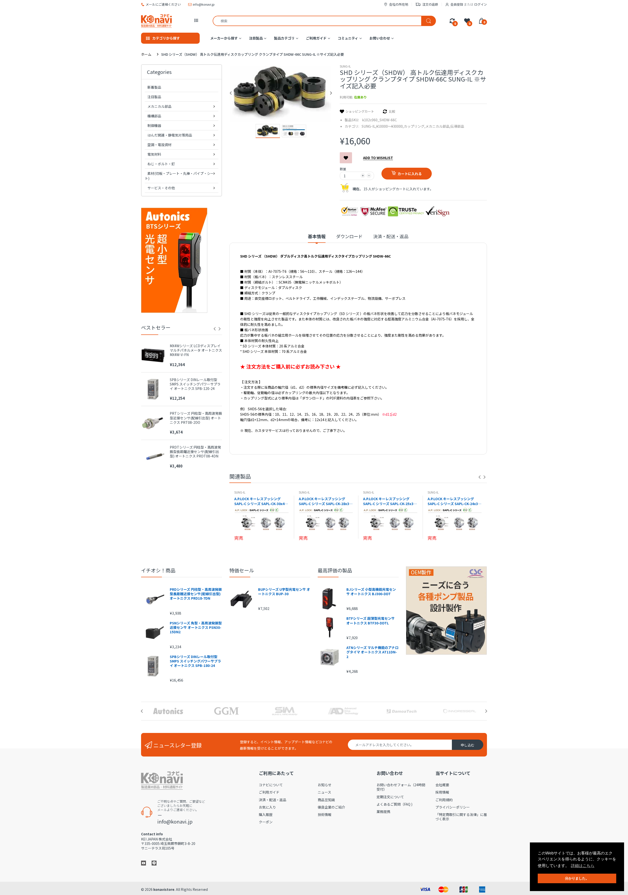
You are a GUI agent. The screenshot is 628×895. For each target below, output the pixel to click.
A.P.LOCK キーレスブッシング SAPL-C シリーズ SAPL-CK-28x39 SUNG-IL (325, 501)
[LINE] (154, 863)
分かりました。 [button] (577, 878)
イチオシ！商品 (158, 570)
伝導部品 (457, 126)
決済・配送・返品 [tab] (390, 236)
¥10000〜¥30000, (390, 126)
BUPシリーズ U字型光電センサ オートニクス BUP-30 (284, 591)
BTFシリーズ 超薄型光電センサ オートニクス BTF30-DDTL (370, 620)
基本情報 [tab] (317, 236)
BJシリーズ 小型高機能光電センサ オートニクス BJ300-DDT (371, 591)
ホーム (146, 54)
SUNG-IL (345, 66)
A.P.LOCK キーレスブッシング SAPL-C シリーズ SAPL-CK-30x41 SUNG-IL (260, 501)
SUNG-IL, (369, 126)
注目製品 (154, 96)
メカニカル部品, (437, 126)
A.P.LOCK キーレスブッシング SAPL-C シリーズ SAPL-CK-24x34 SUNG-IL (454, 501)
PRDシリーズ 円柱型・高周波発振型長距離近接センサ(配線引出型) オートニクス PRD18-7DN (196, 594)
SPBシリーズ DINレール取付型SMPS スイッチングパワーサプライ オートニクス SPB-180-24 (195, 661)
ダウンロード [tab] (349, 236)
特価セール (241, 570)
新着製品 (154, 87)
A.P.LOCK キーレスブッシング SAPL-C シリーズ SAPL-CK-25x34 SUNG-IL (389, 501)
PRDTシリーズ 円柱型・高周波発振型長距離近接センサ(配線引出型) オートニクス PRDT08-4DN (195, 451)
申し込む (467, 745)
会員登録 (456, 4)
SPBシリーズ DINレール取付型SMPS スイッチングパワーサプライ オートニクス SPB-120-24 (195, 384)
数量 (343, 168)
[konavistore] (156, 21)
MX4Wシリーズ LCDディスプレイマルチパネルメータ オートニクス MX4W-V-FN (196, 350)
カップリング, (414, 126)
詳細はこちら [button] (582, 866)
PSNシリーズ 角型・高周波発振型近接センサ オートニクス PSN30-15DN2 (196, 627)
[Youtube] (143, 863)
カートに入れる (410, 173)
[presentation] (214, 328)
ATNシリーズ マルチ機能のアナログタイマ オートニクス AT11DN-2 (372, 652)
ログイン (480, 4)
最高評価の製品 (335, 570)
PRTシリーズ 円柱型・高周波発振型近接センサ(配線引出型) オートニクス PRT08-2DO (196, 418)
